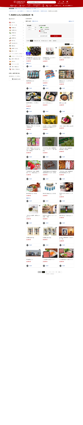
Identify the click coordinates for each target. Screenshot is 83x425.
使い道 (49, 6)
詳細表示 (72, 44)
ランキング (29, 5)
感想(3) (45, 85)
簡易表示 (67, 44)
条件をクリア (71, 21)
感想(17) (29, 63)
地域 (22, 6)
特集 (43, 5)
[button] (46, 32)
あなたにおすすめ (36, 5)
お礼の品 (13, 6)
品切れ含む (36, 21)
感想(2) (29, 108)
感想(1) (29, 198)
